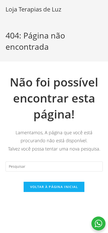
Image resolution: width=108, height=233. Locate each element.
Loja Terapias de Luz (33, 9)
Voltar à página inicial (54, 186)
